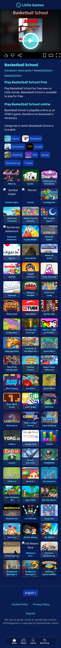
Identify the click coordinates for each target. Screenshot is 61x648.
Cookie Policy (20, 604)
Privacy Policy (41, 604)
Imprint (30, 613)
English (29, 593)
